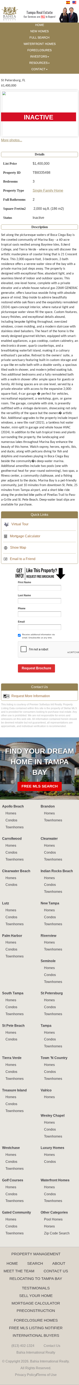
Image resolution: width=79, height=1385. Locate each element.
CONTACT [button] (38, 69)
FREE (43, 16)
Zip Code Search (57, 1233)
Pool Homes (53, 1219)
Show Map (18, 547)
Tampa (46, 1025)
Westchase (11, 1148)
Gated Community (16, 1212)
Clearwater (49, 838)
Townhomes (14, 827)
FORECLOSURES (39, 50)
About (58, 1263)
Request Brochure (36, 668)
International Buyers (36, 1335)
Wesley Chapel (52, 1115)
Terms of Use (47, 1375)
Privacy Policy (25, 1375)
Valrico (46, 1090)
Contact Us (56, 1271)
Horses (49, 1226)
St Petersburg (52, 993)
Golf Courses (12, 1180)
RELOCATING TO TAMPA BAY (35, 1279)
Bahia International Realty (35, 1352)
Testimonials (36, 1288)
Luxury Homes (52, 1148)
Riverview (48, 935)
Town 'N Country (54, 1058)
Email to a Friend (22, 559)
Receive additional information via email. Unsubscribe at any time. (38, 636)
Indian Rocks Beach (57, 871)
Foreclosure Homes (36, 1320)
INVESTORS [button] (38, 56)
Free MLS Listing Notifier (36, 1328)
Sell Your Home (36, 1296)
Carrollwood (12, 838)
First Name (24, 582)
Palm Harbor (12, 935)
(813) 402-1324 (22, 1346)
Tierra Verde (11, 1058)
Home (12, 1263)
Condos (11, 820)
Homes (10, 813)
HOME (39, 25)
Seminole (48, 961)
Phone (21, 608)
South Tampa (12, 993)
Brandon (48, 806)
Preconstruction (36, 1311)
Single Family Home (48, 190)
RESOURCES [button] (38, 62)
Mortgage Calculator (25, 536)
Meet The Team (19, 1271)
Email (21, 621)
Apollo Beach (13, 806)
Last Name (24, 595)
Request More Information (30, 696)
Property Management (35, 1254)
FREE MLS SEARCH (39, 786)
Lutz (5, 903)
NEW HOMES (39, 31)
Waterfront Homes (55, 1180)
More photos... (11, 140)
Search (35, 1263)
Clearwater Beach (16, 871)
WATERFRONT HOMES (40, 43)
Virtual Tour (19, 524)
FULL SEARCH (39, 37)
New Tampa (50, 903)
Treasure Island (14, 1090)
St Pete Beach (13, 1025)
